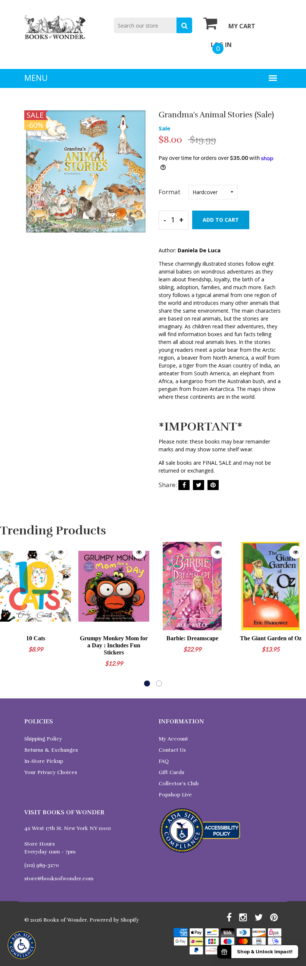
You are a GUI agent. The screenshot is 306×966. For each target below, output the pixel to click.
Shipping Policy (43, 739)
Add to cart (221, 219)
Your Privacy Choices (50, 772)
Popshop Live (175, 795)
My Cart (241, 26)
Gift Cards (171, 772)
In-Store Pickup (43, 761)
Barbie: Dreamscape (192, 638)
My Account (173, 739)
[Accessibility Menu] (22, 945)
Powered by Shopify (114, 920)
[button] (147, 683)
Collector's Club (179, 783)
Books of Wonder (65, 920)
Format (169, 191)
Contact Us (172, 750)
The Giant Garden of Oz (271, 638)
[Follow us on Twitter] (198, 485)
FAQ (164, 761)
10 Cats (35, 638)
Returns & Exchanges (51, 750)
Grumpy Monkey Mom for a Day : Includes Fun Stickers (114, 645)
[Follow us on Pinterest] (213, 485)
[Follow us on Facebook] (184, 485)
